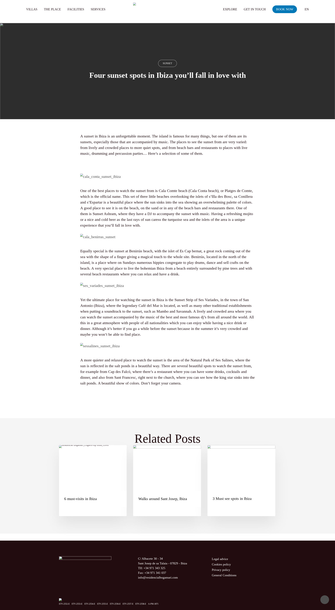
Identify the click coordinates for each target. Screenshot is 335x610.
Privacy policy (221, 570)
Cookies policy (221, 564)
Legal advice (220, 559)
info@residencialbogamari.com (158, 577)
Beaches (117, 451)
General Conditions (224, 575)
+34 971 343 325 (154, 568)
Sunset (167, 63)
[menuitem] (307, 9)
